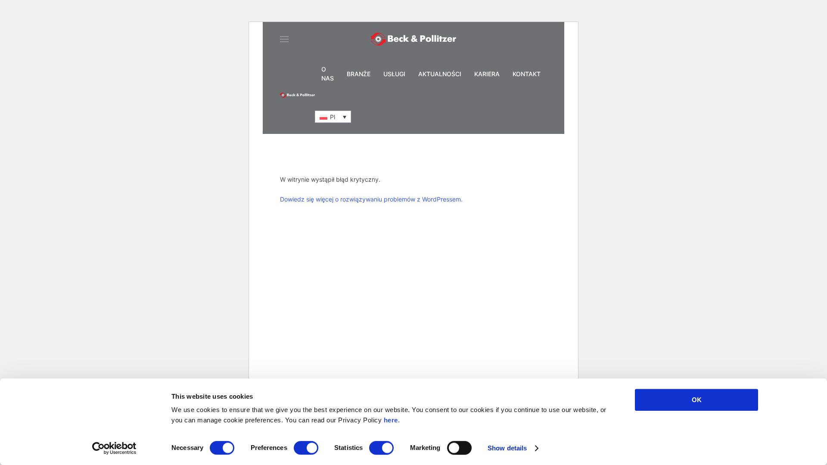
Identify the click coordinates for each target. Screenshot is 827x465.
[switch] (306, 448)
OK (697, 399)
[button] (284, 39)
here (391, 420)
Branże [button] (358, 74)
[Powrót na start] (413, 39)
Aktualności (439, 74)
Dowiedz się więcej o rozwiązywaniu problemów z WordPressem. (371, 199)
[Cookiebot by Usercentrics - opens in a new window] (114, 448)
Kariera (487, 74)
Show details (507, 448)
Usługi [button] (394, 74)
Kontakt (527, 74)
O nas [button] (327, 73)
